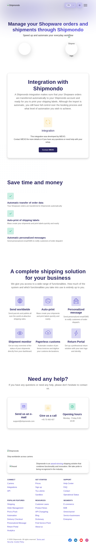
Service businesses (71, 515)
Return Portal (12, 527)
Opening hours (72, 414)
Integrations (12, 487)
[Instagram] (87, 540)
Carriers (10, 483)
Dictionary (39, 519)
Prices (38, 483)
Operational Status (71, 495)
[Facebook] (70, 540)
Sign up (38, 487)
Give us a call (48, 415)
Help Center (68, 483)
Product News (41, 508)
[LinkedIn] (76, 540)
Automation (12, 515)
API (8, 491)
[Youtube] (81, 540)
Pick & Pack (12, 512)
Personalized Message (16, 523)
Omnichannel (69, 512)
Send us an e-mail (23, 415)
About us (39, 527)
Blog (37, 515)
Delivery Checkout (15, 519)
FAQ (65, 487)
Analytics (11, 531)
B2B (65, 508)
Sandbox (39, 495)
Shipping (11, 504)
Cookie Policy (19, 542)
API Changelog (41, 512)
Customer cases (42, 504)
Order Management (15, 508)
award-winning (57, 464)
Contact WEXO (48, 150)
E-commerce (68, 504)
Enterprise (67, 519)
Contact (66, 491)
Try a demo (40, 491)
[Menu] (85, 5)
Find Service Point (43, 523)
